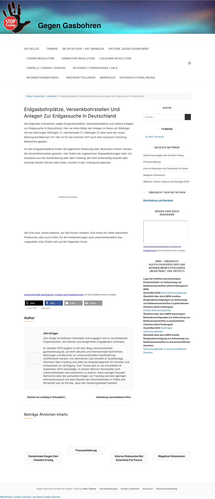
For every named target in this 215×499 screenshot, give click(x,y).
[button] (34, 303)
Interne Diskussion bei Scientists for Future (165, 168)
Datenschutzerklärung (137, 77)
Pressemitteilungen (81, 77)
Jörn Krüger (50, 333)
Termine (52, 48)
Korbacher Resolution (78, 58)
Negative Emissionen (154, 175)
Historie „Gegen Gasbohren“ (129, 48)
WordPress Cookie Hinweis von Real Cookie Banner (30, 496)
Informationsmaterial (42, 77)
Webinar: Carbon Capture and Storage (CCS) (166, 181)
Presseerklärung (152, 161)
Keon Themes (89, 488)
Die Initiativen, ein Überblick (158, 200)
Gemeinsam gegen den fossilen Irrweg (163, 155)
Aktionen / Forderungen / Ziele (95, 67)
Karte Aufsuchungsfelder (174, 292)
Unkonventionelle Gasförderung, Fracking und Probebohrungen (53, 294)
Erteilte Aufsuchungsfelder (157, 310)
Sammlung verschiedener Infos (113, 397)
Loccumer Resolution (115, 58)
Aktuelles (31, 48)
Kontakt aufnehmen (130, 488)
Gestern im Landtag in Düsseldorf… (46, 397)
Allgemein (45, 308)
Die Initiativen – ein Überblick (83, 48)
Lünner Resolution (40, 58)
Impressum (107, 77)
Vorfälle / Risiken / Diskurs (46, 67)
